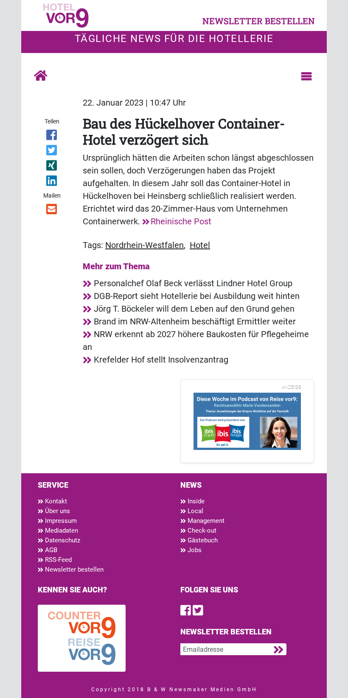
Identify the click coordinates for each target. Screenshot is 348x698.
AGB (50, 550)
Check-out (201, 530)
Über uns (56, 511)
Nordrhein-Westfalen (144, 245)
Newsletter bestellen (73, 569)
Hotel (200, 245)
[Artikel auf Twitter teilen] (52, 151)
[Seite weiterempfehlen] (52, 210)
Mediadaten (60, 530)
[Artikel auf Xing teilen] (52, 167)
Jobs (194, 550)
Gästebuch (202, 540)
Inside (195, 501)
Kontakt (55, 501)
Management (205, 521)
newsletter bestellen (258, 20)
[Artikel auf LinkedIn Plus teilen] (52, 182)
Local (194, 511)
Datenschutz (61, 540)
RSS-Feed (57, 560)
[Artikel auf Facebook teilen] (52, 136)
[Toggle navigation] (306, 76)
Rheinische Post (181, 221)
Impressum (60, 521)
